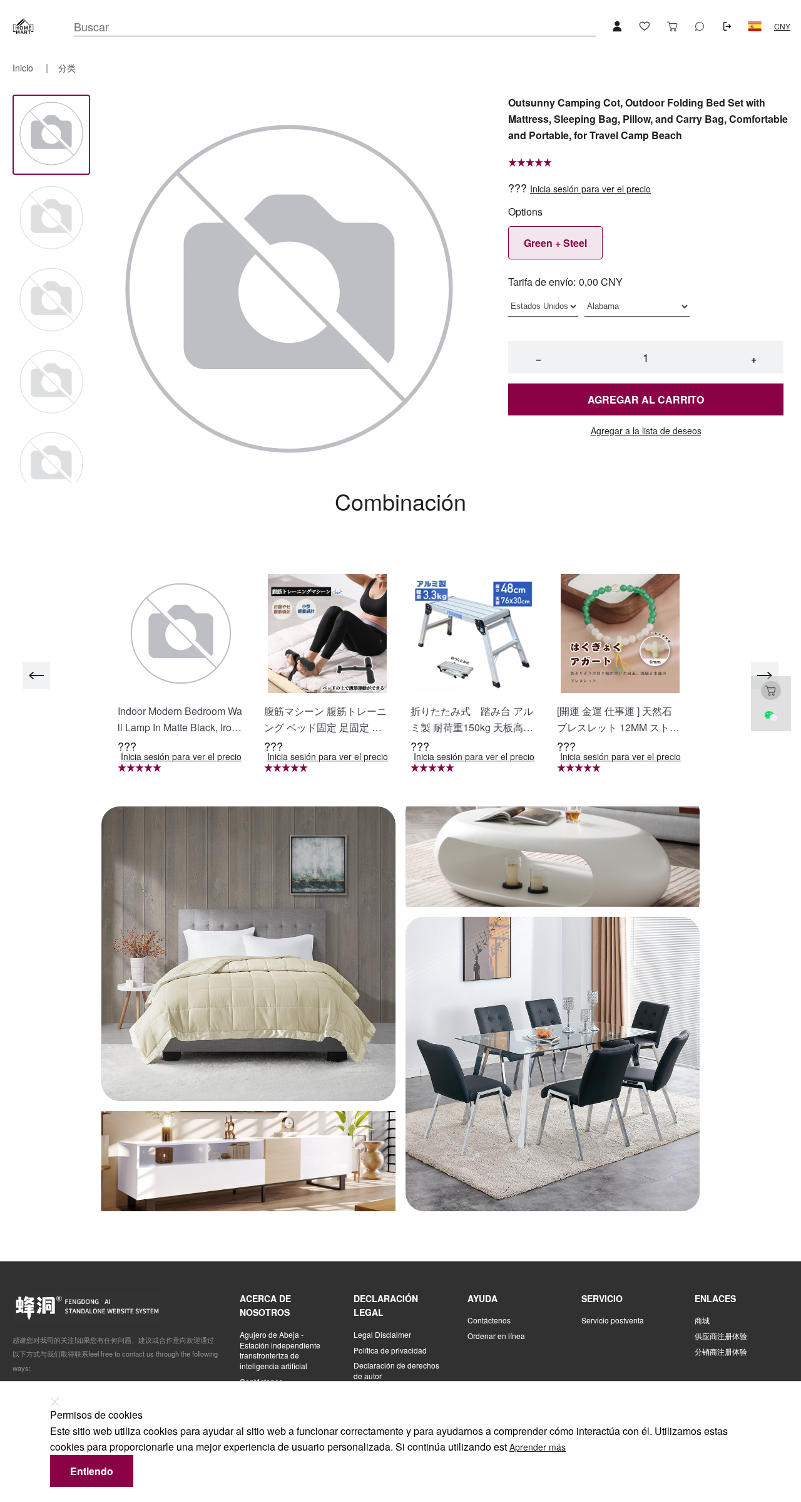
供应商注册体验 (721, 1336)
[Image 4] (51, 464)
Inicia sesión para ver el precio (590, 189)
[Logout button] (727, 26)
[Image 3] (51, 382)
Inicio (24, 67)
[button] (755, 26)
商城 (702, 1320)
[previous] (36, 675)
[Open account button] (617, 26)
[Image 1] (51, 218)
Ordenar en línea (496, 1336)
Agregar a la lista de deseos (646, 430)
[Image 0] (51, 134)
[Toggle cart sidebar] (672, 26)
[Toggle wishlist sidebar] (644, 26)
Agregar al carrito (646, 399)
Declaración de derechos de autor (396, 1370)
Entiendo (91, 1471)
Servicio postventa (612, 1320)
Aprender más (537, 1447)
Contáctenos (489, 1320)
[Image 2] (51, 300)
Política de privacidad (390, 1350)
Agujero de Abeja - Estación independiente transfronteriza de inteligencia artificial (280, 1350)
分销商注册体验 (721, 1352)
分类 (67, 67)
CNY (782, 26)
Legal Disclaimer (382, 1335)
